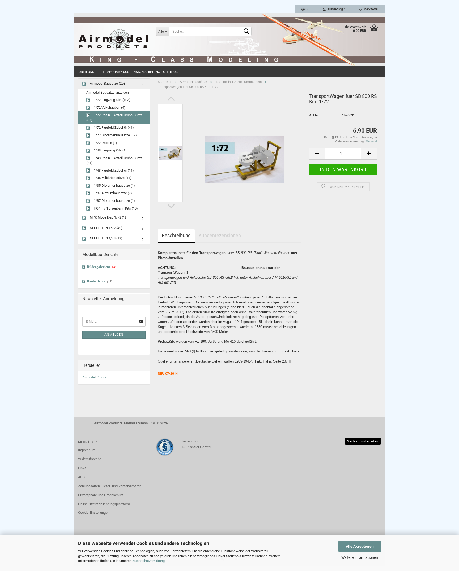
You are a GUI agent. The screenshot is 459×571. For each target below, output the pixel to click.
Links (82, 468)
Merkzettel (370, 9)
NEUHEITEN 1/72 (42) (105, 228)
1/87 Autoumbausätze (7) (112, 193)
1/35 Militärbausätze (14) (112, 178)
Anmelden (114, 335)
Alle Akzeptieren (360, 546)
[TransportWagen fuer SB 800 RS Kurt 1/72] (244, 153)
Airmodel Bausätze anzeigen (107, 92)
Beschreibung (176, 235)
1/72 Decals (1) (105, 143)
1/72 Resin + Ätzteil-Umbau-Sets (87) (114, 117)
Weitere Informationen (359, 557)
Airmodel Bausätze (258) (108, 83)
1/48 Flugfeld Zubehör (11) (113, 170)
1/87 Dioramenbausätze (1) (114, 201)
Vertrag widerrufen (363, 441)
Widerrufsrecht (89, 459)
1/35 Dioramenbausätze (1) (114, 186)
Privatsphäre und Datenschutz (100, 495)
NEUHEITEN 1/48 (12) (105, 238)
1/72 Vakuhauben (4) (109, 108)
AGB (81, 477)
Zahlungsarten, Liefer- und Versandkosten (109, 486)
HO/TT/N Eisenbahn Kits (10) (115, 208)
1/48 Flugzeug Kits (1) (110, 150)
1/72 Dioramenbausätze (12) (115, 135)
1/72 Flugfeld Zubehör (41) (113, 127)
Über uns (86, 72)
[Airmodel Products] (113, 39)
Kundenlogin (336, 9)
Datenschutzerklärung (148, 561)
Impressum (86, 450)
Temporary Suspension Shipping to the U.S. (140, 72)
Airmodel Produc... (95, 377)
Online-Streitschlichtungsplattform (104, 504)
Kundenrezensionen (220, 235)
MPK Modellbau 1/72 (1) (107, 217)
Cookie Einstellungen (93, 513)
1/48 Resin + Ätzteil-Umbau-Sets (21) (114, 160)
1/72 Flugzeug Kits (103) (111, 100)
